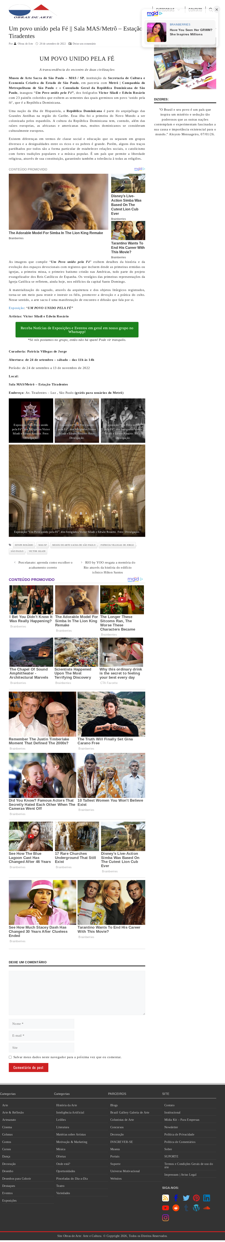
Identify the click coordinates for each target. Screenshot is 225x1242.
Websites (116, 1178)
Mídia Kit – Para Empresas (181, 1119)
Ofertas (61, 1156)
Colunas (7, 1134)
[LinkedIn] (206, 1200)
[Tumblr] (186, 1210)
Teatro (60, 1186)
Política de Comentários (179, 1142)
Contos (6, 1142)
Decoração (9, 1164)
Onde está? (63, 1164)
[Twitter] (186, 1200)
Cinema (7, 1127)
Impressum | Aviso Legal (180, 1174)
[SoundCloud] (206, 1210)
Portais (114, 1156)
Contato (169, 1105)
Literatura (62, 1127)
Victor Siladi (37, 551)
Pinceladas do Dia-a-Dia (72, 1178)
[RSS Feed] (165, 1200)
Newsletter (171, 1127)
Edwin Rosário (24, 545)
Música (60, 1149)
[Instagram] (165, 1220)
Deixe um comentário (84, 43)
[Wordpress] (196, 1210)
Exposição (16, 308)
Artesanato (9, 1119)
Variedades (63, 1193)
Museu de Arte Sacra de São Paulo (73, 545)
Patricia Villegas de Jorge (117, 545)
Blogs (114, 1105)
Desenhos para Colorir (16, 1178)
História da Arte (66, 1105)
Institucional (172, 1112)
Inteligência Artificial (70, 1112)
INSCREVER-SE (121, 1142)
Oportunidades (65, 1171)
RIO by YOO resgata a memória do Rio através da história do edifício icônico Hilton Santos (109, 567)
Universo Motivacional (125, 1171)
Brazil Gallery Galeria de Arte (129, 1112)
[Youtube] (165, 1210)
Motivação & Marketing (71, 1142)
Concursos (116, 1127)
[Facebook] (175, 1200)
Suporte (115, 1164)
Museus (115, 1149)
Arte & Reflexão (13, 1112)
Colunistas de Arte (122, 1119)
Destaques (8, 1186)
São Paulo (17, 551)
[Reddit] (175, 1210)
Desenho (7, 1171)
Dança (6, 1156)
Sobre (168, 1149)
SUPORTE (171, 1156)
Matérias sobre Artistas (71, 1134)
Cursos (6, 1149)
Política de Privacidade (179, 1134)
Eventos (7, 1193)
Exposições (9, 1200)
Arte (5, 1105)
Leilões (61, 1119)
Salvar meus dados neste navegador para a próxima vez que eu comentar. (67, 1057)
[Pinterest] (196, 1200)
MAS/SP (42, 545)
